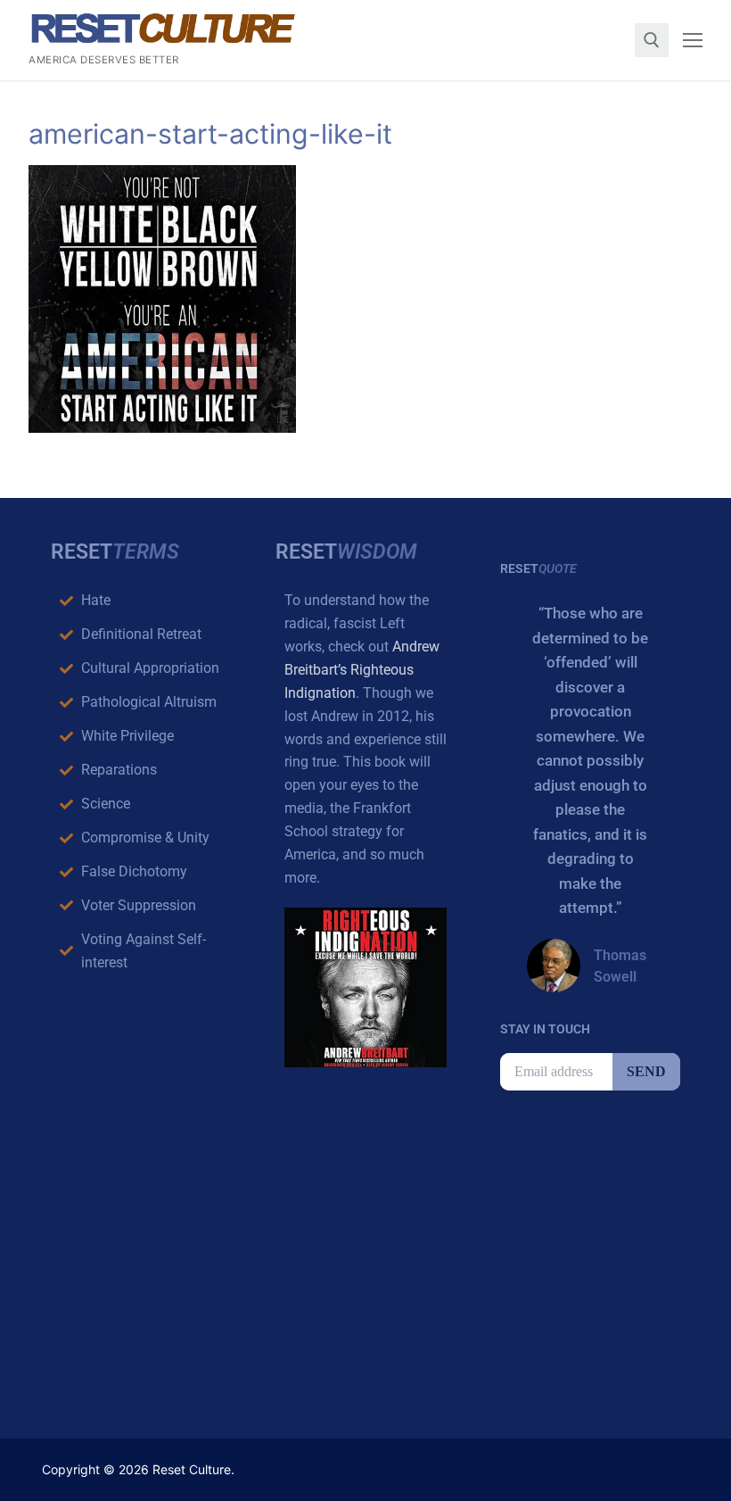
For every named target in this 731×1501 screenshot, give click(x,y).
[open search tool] (652, 40)
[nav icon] (692, 40)
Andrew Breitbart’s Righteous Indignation (361, 669)
